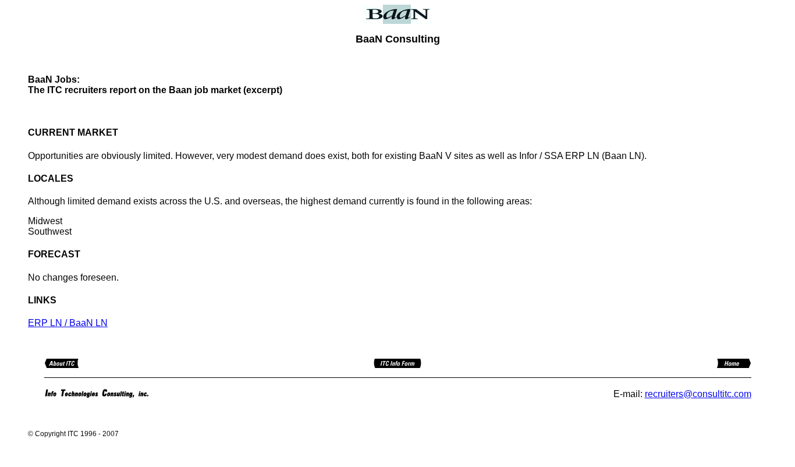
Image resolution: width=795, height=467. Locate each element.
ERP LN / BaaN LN (68, 323)
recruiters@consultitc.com (698, 394)
